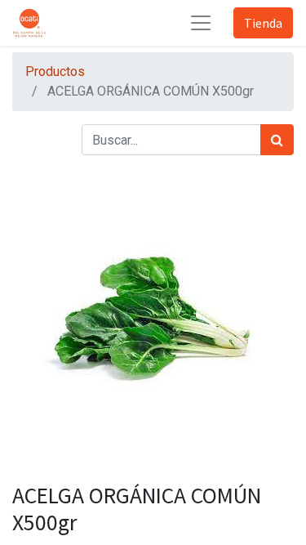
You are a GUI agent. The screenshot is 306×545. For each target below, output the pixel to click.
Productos (55, 71)
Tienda (263, 23)
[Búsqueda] (277, 139)
